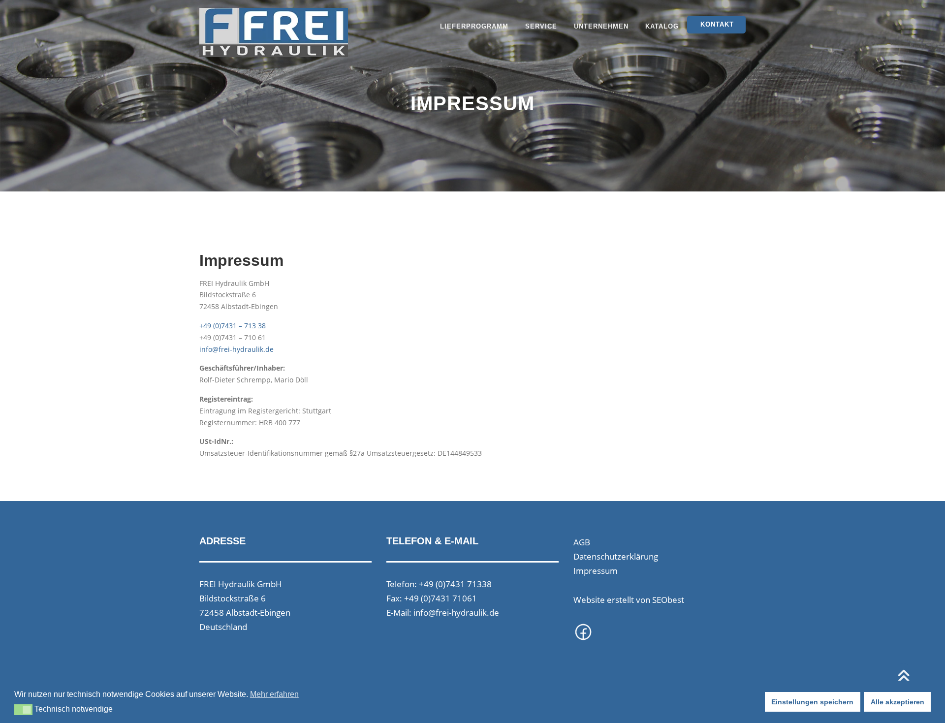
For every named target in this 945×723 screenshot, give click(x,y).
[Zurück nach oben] (903, 677)
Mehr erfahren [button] (274, 694)
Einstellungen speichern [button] (812, 702)
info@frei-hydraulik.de (236, 349)
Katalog (662, 26)
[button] (23, 709)
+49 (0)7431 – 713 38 (232, 325)
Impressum (595, 570)
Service (541, 26)
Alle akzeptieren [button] (897, 702)
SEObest (668, 599)
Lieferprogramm (474, 26)
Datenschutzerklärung (615, 556)
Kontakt (717, 24)
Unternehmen (601, 26)
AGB (581, 542)
